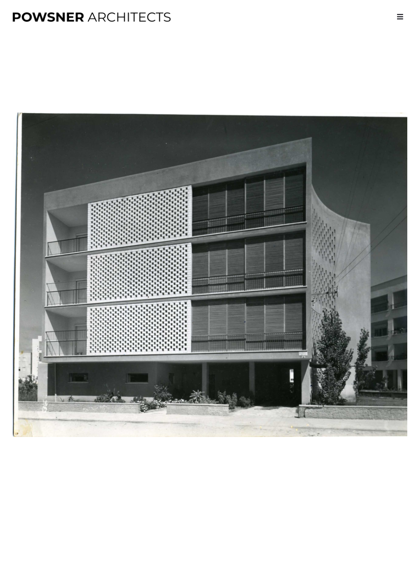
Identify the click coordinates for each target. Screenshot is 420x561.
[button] (400, 16)
